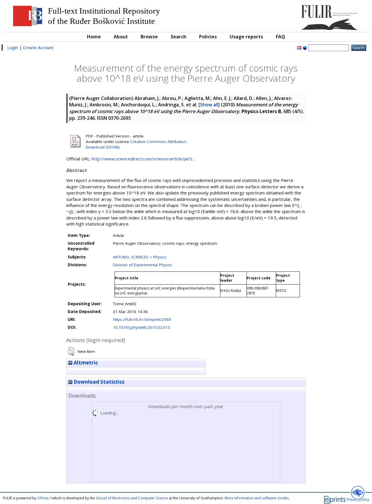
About (121, 36)
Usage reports (246, 36)
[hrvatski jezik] (299, 47)
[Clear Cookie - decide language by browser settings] (305, 47)
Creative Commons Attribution (158, 141)
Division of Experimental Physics (142, 264)
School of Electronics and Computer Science (132, 498)
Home (94, 36)
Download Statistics (98, 381)
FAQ (280, 36)
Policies (208, 36)
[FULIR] (319, 15)
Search (178, 36)
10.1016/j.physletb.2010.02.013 (141, 327)
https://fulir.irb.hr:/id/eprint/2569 (142, 319)
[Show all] (209, 104)
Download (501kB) (103, 147)
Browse (149, 36)
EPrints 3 (44, 498)
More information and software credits (257, 498)
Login (12, 47)
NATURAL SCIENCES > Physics (140, 257)
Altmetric (85, 362)
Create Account (38, 47)
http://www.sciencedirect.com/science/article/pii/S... (143, 159)
